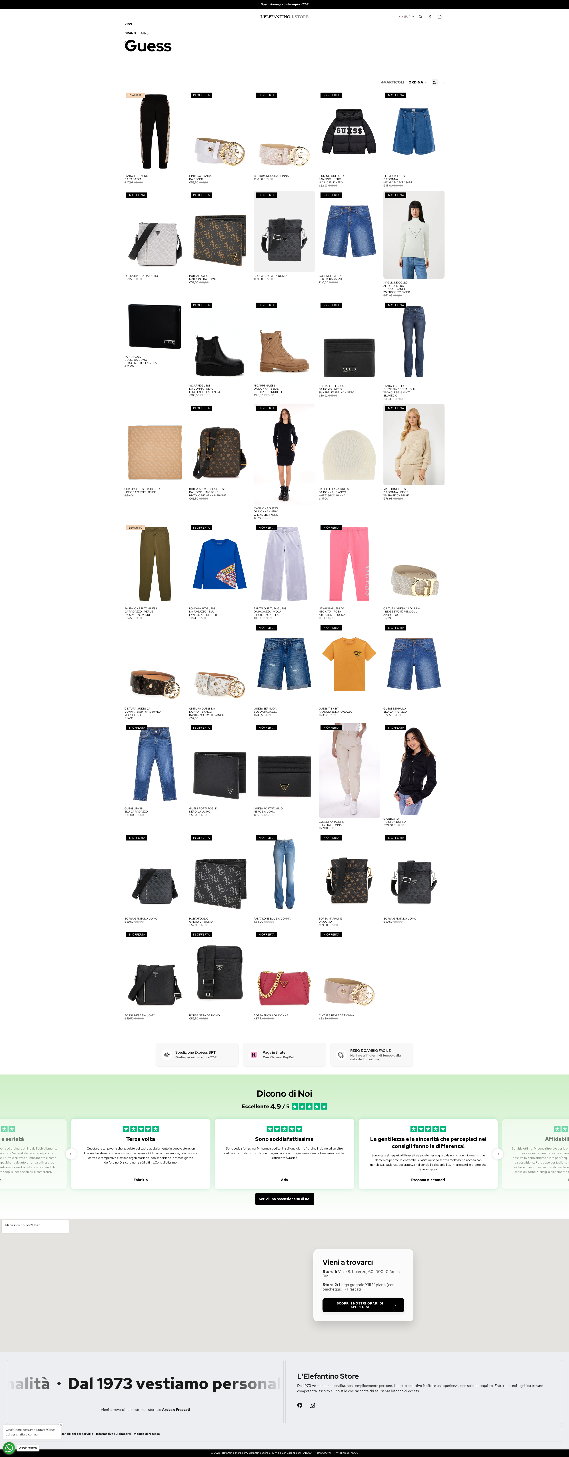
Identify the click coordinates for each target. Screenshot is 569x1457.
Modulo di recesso (147, 1434)
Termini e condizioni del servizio (70, 1434)
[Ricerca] (420, 17)
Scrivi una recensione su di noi (285, 1199)
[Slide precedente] (131, 231)
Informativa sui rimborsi (113, 1434)
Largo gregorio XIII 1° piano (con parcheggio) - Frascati (359, 1287)
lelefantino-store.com (234, 1453)
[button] (418, 82)
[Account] (430, 17)
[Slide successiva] (179, 231)
